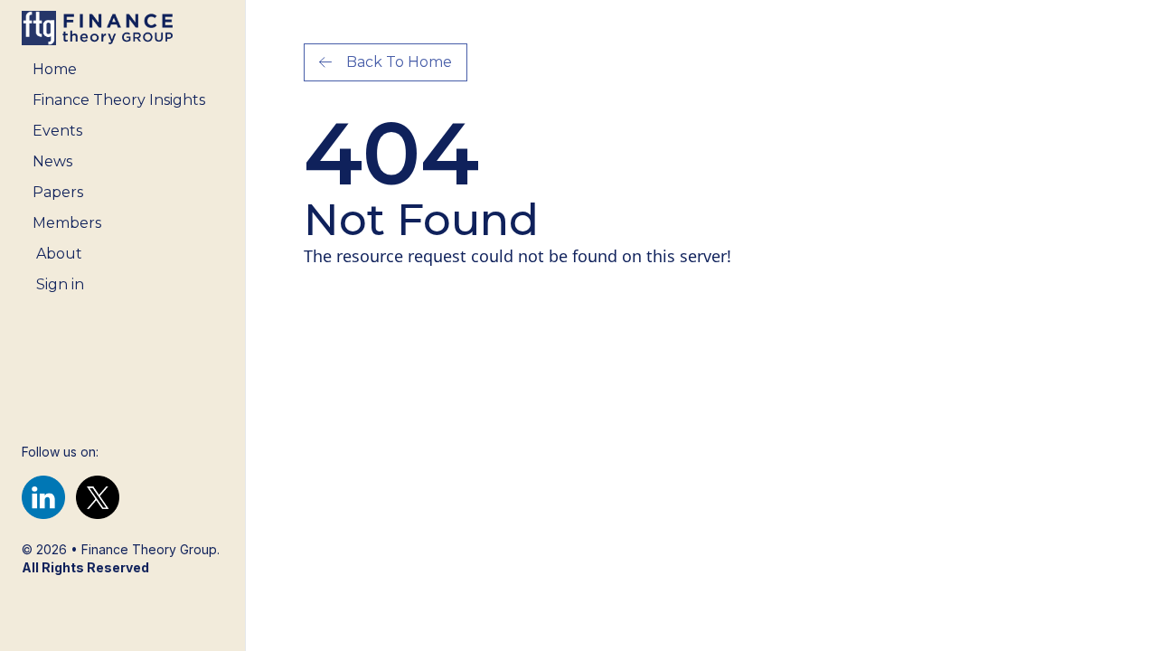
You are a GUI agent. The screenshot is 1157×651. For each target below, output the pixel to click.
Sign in (60, 284)
